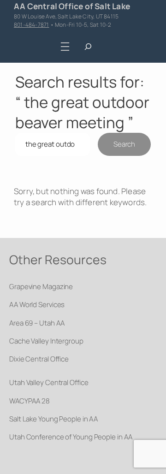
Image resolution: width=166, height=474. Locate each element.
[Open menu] (65, 46)
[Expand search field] (88, 47)
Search (124, 144)
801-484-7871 (31, 25)
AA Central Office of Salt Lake (72, 6)
